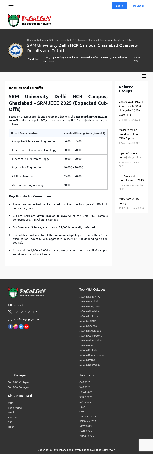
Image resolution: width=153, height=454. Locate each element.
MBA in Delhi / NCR (90, 296)
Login (119, 5)
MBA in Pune (86, 345)
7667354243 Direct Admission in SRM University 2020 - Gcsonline (131, 111)
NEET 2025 (85, 426)
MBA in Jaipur (87, 320)
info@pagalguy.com (26, 319)
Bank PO (13, 417)
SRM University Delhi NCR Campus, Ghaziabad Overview (79, 40)
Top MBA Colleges (18, 382)
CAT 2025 (84, 382)
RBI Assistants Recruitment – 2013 (131, 182)
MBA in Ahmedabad (91, 340)
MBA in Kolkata (88, 350)
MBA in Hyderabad (90, 330)
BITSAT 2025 (86, 436)
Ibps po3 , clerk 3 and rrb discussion (130, 159)
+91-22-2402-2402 (25, 312)
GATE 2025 (85, 431)
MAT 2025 (85, 401)
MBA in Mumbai (88, 301)
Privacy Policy (11, 21)
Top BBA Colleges (18, 387)
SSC (10, 422)
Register (138, 5)
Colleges (41, 40)
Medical (12, 412)
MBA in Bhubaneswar (91, 355)
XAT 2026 (84, 387)
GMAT (82, 406)
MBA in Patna (87, 359)
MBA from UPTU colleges (131, 203)
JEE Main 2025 (87, 421)
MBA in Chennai (88, 325)
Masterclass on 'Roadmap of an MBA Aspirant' (129, 136)
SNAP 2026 (85, 397)
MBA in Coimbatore (90, 335)
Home (30, 40)
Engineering (15, 407)
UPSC (11, 427)
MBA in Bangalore (89, 306)
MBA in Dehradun (89, 364)
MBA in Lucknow (89, 316)
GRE (81, 411)
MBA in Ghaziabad (90, 311)
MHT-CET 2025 (87, 416)
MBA (11, 402)
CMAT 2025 (85, 392)
